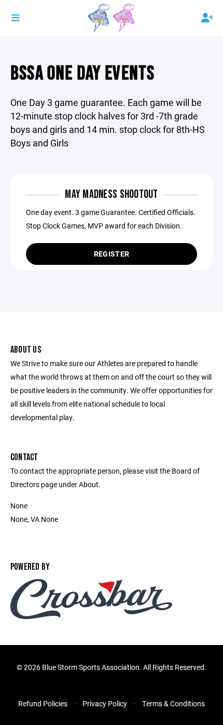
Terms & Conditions (173, 703)
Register (111, 254)
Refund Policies (42, 703)
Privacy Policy (104, 703)
